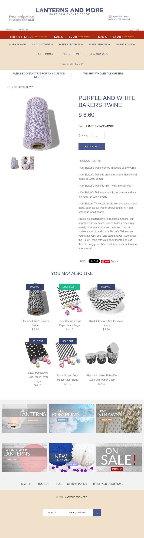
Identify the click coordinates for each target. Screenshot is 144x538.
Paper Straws (99, 44)
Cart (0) (134, 30)
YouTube (122, 30)
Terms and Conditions (108, 483)
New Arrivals (98, 54)
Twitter (109, 30)
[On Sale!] (119, 471)
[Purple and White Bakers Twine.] (36, 96)
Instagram (118, 30)
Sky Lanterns (42, 44)
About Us (43, 483)
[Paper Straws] (119, 432)
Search (26, 483)
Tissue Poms (125, 44)
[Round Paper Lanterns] (24, 471)
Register (67, 63)
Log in (79, 63)
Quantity (83, 135)
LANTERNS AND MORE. (76, 497)
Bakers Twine (27, 87)
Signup (9, 29)
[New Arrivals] (71, 471)
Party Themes (73, 54)
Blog (58, 483)
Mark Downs (17, 44)
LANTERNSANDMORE (100, 126)
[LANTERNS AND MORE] (72, 5)
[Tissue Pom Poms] (71, 432)
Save (107, 261)
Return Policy (77, 483)
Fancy (114, 261)
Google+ (113, 30)
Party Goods (47, 54)
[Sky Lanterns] (24, 432)
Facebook (104, 30)
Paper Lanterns (71, 44)
